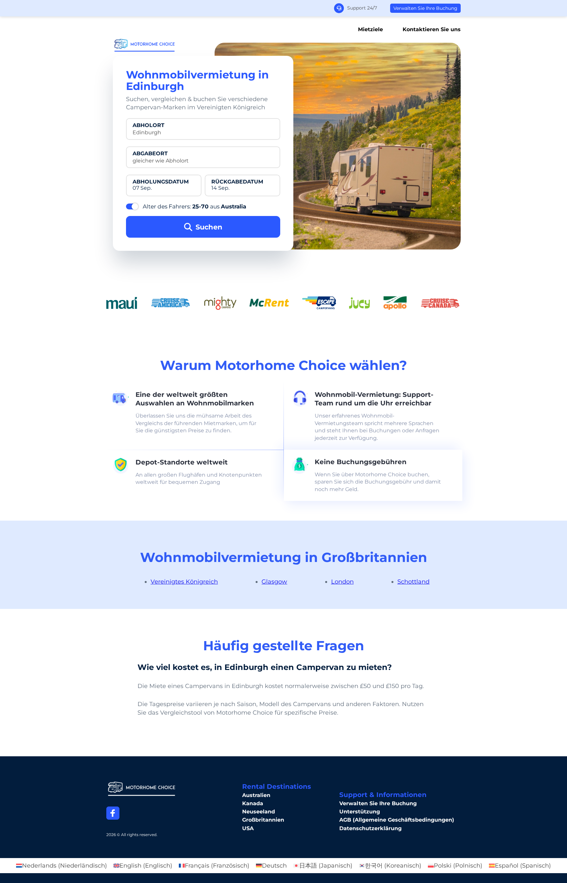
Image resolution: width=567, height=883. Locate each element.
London (342, 581)
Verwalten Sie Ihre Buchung (425, 8)
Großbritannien (263, 820)
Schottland (413, 581)
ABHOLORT (148, 125)
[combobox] (203, 132)
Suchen (209, 227)
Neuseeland (258, 811)
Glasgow (274, 581)
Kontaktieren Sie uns (432, 29)
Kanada (252, 803)
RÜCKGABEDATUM (237, 181)
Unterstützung (359, 811)
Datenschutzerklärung (370, 828)
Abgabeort (150, 153)
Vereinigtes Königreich (184, 581)
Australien (256, 795)
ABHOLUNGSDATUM (161, 181)
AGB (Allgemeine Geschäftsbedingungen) (396, 820)
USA (248, 828)
